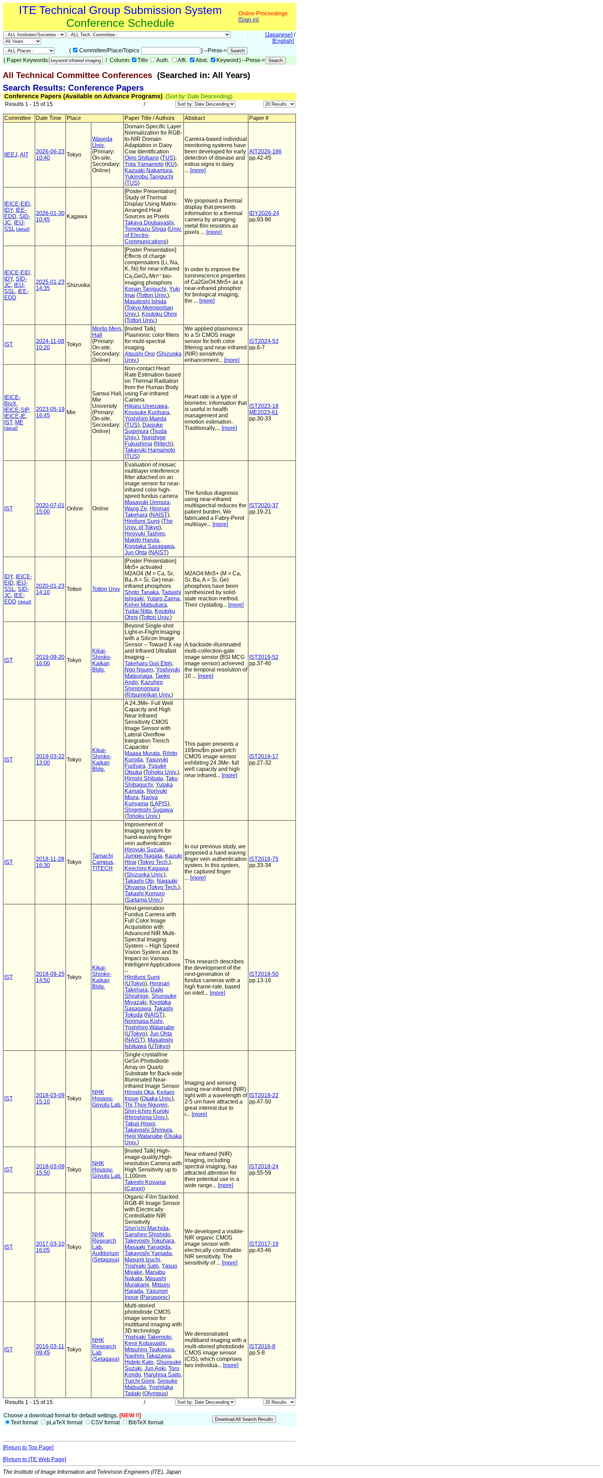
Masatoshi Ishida (145, 301)
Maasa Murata (142, 753)
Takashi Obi (139, 881)
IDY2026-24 (264, 213)
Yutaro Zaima (163, 598)
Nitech (163, 444)
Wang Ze (136, 508)
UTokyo (135, 983)
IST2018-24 (263, 1166)
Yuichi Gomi (140, 1381)
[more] (198, 170)
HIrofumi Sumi (142, 977)
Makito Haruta (142, 540)
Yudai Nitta (138, 611)
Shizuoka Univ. (145, 875)
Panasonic (155, 1297)
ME (19, 422)
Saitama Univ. (143, 900)
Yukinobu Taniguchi (149, 177)
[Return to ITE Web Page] (34, 1459)
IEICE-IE (15, 416)
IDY (8, 210)
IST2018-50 (263, 974)
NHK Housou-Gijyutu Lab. (107, 1098)
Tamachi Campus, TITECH (103, 862)
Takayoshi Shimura (148, 1130)
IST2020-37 (263, 505)
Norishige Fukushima (145, 440)
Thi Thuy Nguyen (146, 1105)
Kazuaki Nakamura (148, 170)
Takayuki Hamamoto (150, 450)
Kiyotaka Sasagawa (149, 546)
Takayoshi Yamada (148, 1253)
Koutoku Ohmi (159, 314)
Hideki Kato (139, 1362)
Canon (134, 1188)
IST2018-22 (263, 1095)
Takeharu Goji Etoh (148, 663)
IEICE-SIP (16, 410)
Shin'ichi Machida (147, 1228)
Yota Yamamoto (144, 164)
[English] (283, 41)
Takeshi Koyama (145, 1182)
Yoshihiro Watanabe (149, 1027)
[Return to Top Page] (28, 1447)
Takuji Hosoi (140, 1124)
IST (8, 344)
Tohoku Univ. (161, 772)
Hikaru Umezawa (146, 406)
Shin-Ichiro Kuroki (147, 1111)
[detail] (23, 229)
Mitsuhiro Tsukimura (149, 1349)
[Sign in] (248, 20)
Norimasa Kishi (144, 1021)
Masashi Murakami (145, 1281)
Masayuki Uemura (147, 502)
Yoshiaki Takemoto (148, 1337)
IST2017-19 (263, 1244)
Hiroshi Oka (139, 1092)
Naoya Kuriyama (141, 800)
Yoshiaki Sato (142, 1266)
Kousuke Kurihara (147, 412)
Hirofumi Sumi (142, 521)
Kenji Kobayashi (145, 1343)
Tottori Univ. (152, 295)
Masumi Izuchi (142, 1260)
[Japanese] (278, 35)
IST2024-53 (263, 341)
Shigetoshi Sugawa (149, 810)
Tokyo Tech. (154, 862)
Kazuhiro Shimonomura (144, 685)
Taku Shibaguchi (151, 781)
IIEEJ (10, 155)
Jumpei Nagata (143, 856)
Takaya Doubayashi (149, 223)
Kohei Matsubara (146, 605)
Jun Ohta (136, 552)
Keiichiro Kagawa (147, 868)
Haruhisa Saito (162, 1375)
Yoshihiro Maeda (145, 419)
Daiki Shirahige (144, 993)
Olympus (155, 1393)
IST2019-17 (263, 756)
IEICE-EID (17, 204)
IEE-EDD (15, 213)
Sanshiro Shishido (147, 1234)
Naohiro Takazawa (148, 1356)
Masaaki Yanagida (148, 1247)
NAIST (159, 515)
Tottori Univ (106, 589)
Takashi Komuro (145, 893)
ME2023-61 (263, 412)
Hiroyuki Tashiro (145, 534)
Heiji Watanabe (144, 1136)
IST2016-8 (262, 1346)
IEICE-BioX (12, 400)
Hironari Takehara (147, 512)
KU (171, 164)
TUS (167, 158)
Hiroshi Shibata (144, 778)
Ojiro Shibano (142, 158)
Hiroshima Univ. (146, 1117)
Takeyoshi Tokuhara (149, 1241)
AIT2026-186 (265, 151)
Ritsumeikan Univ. (148, 695)
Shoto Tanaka (142, 592)
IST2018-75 (263, 859)
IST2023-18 (263, 406)
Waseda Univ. (102, 142)
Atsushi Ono (140, 354)
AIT (24, 155)
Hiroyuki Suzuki (144, 849)
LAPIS (159, 803)
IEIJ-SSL (14, 288)
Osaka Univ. (157, 1098)
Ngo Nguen (139, 670)
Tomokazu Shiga (145, 229)
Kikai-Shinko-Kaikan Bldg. (101, 660)
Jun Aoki (155, 1368)
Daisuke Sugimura (144, 428)
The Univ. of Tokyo (149, 524)
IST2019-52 (263, 657)
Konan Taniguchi (145, 289)
